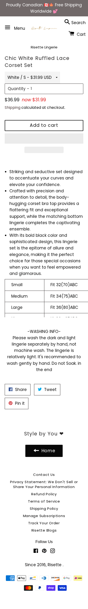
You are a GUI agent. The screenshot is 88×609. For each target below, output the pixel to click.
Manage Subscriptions (44, 515)
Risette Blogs (44, 530)
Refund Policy (44, 494)
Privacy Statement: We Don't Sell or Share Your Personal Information (44, 484)
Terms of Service (44, 501)
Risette (55, 565)
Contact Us (44, 474)
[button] (44, 138)
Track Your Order (44, 523)
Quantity (17, 88)
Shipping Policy (44, 508)
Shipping (12, 107)
